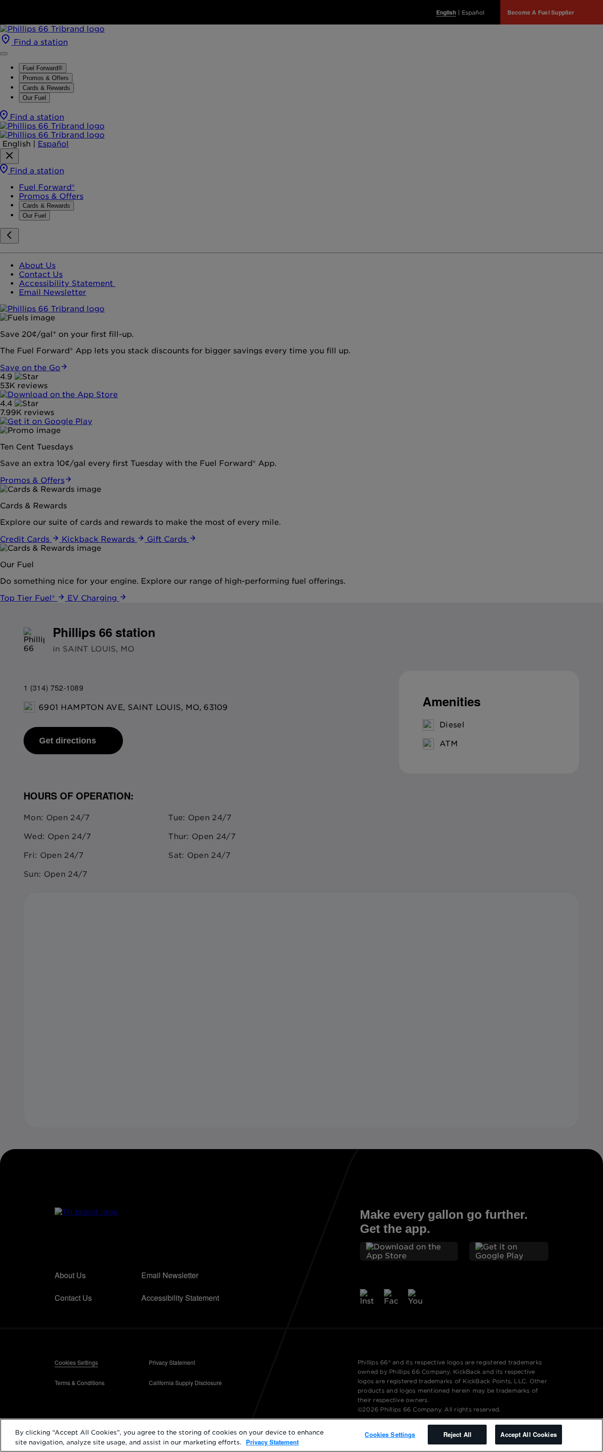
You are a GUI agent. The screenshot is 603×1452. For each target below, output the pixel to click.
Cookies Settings (390, 1434)
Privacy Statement (272, 1441)
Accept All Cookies (528, 1434)
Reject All (457, 1434)
